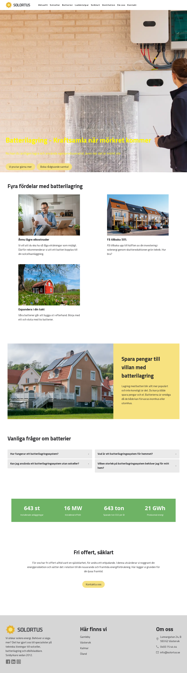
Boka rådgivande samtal (54, 167)
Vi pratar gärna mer (20, 167)
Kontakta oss (93, 584)
